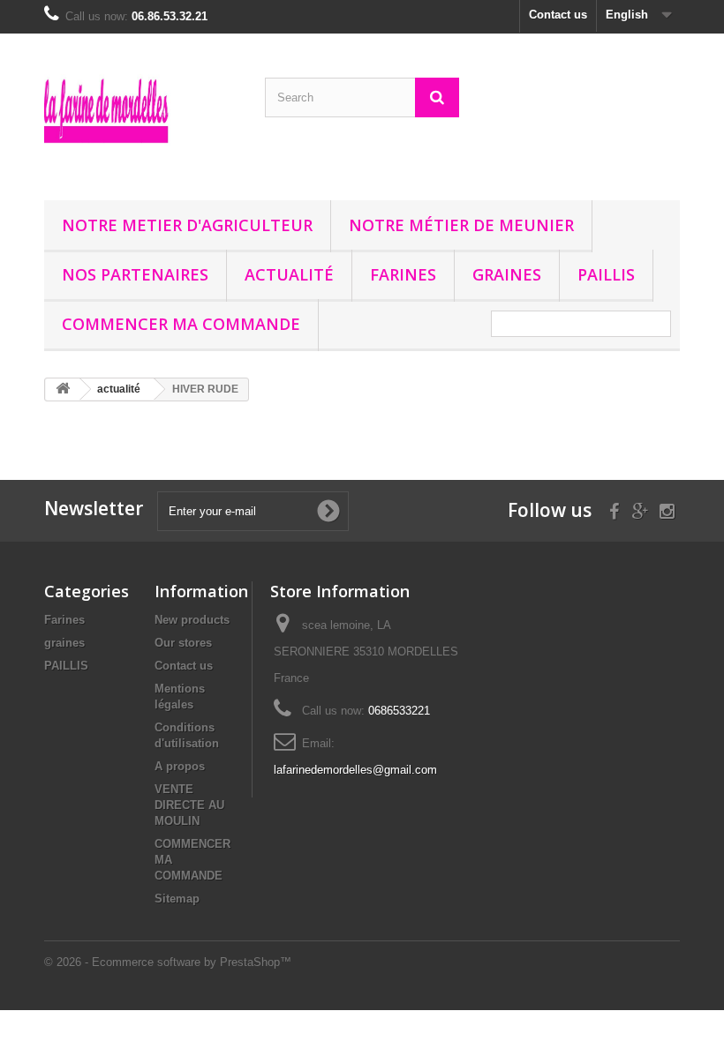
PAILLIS (606, 274)
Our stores (183, 642)
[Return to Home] (62, 389)
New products (192, 619)
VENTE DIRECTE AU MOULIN (189, 805)
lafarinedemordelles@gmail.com (355, 769)
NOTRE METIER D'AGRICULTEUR (187, 225)
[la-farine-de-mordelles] (141, 123)
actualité (289, 274)
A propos (180, 766)
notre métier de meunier (461, 225)
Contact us (558, 14)
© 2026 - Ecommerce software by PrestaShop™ (167, 962)
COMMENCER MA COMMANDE (181, 323)
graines (506, 274)
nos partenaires (135, 274)
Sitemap (177, 898)
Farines (403, 274)
